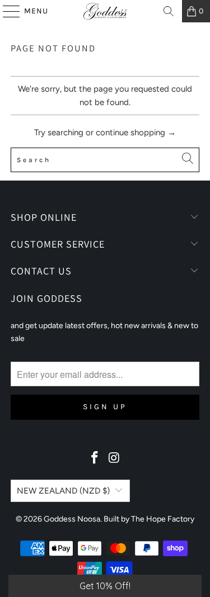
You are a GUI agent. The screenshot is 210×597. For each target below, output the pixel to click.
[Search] (168, 11)
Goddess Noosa (72, 519)
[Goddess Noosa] (105, 11)
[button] (105, 586)
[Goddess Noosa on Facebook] (94, 458)
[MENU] (6, 11)
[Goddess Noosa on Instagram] (114, 458)
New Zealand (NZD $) (63, 491)
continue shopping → (136, 132)
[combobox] (105, 160)
